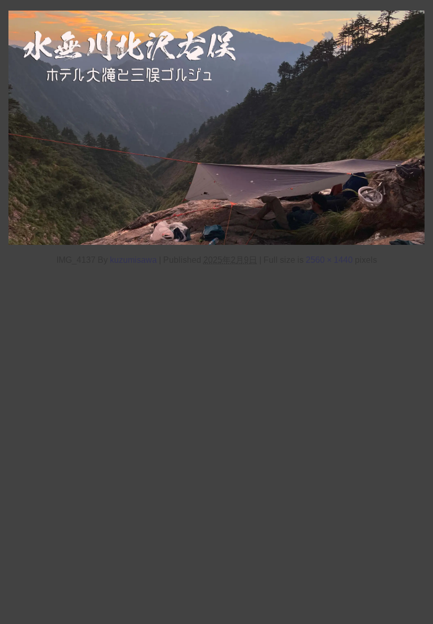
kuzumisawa (133, 259)
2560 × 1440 (329, 259)
